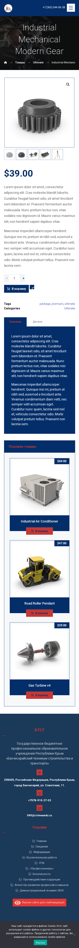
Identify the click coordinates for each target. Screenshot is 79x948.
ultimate (70, 304)
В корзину (19, 289)
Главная (42, 841)
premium (57, 304)
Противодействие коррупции (41, 879)
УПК (41, 863)
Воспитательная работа (42, 857)
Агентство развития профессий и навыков (42, 885)
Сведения (41, 846)
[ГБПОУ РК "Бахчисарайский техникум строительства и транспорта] (5, 62)
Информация (41, 852)
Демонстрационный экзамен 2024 (41, 890)
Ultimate (69, 308)
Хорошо (40, 942)
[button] (68, 84)
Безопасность (42, 874)
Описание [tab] (15, 321)
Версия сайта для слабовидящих (42, 902)
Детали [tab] (37, 321)
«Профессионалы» (41, 868)
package (45, 304)
